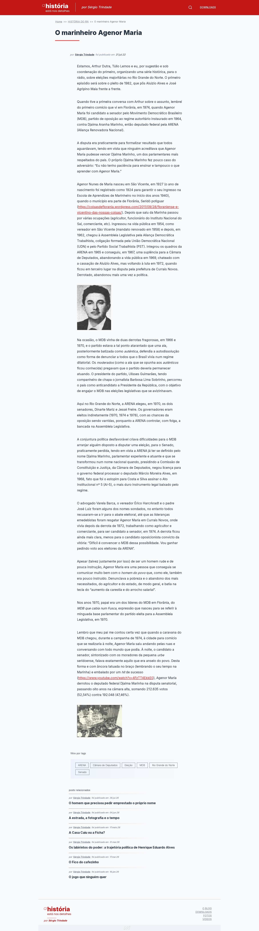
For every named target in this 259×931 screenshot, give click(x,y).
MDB (142, 765)
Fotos (207, 915)
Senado (82, 772)
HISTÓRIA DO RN (78, 21)
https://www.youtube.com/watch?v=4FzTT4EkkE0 (115, 678)
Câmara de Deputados (105, 765)
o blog (207, 908)
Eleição (128, 765)
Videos (207, 919)
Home (58, 21)
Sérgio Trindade (84, 54)
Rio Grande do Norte (163, 765)
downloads (208, 7)
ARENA (82, 765)
